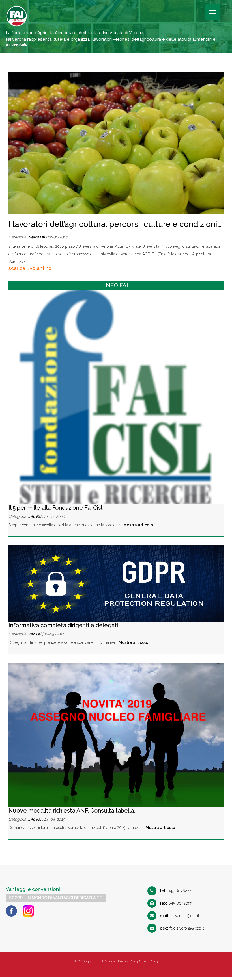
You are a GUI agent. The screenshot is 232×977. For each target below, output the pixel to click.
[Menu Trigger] (212, 12)
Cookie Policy (148, 961)
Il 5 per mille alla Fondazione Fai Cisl (55, 507)
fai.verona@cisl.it (179, 915)
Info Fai (34, 516)
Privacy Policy (128, 961)
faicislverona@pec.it (182, 928)
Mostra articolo (138, 525)
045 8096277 (175, 891)
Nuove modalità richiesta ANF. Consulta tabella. (71, 810)
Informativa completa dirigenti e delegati (63, 625)
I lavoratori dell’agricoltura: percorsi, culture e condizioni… (114, 224)
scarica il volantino (29, 268)
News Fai (36, 237)
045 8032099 (176, 903)
